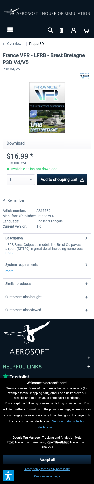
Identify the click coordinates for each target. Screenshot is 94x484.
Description (14, 238)
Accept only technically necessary (47, 469)
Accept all (47, 460)
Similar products (18, 284)
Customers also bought (23, 297)
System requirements (21, 265)
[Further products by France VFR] (85, 75)
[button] (8, 475)
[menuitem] (9, 30)
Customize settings (47, 476)
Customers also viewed (23, 310)
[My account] (74, 30)
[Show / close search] (50, 30)
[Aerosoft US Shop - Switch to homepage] (47, 14)
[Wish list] (62, 30)
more (9, 253)
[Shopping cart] (86, 30)
